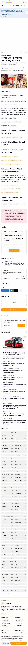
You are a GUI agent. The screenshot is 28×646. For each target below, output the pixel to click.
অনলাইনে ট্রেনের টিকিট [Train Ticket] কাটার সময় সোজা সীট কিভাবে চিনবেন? (14, 392)
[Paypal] (20, 577)
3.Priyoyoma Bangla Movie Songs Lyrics (11, 164)
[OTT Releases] (7, 574)
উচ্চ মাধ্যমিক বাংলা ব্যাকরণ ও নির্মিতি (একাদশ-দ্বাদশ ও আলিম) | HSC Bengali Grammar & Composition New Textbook (14, 422)
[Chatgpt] (20, 471)
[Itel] (20, 532)
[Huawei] (7, 522)
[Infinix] (20, 526)
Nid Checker (5, 627)
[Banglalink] (20, 448)
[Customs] (7, 477)
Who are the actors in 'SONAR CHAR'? (13, 231)
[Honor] (20, 516)
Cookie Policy (6, 643)
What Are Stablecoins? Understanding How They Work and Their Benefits (13, 414)
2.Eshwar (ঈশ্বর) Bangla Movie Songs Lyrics (11, 160)
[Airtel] (20, 435)
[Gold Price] (7, 506)
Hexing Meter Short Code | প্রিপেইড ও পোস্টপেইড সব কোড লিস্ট (14, 399)
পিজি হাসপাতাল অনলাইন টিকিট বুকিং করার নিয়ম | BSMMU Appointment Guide (14, 371)
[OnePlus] (7, 567)
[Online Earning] (20, 567)
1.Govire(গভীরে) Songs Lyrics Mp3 (9, 156)
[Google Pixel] (20, 506)
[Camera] (20, 467)
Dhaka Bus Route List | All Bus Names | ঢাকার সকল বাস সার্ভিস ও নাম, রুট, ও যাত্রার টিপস (14, 353)
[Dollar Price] (20, 484)
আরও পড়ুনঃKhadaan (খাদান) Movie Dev (9, 192)
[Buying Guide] (20, 464)
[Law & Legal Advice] (20, 542)
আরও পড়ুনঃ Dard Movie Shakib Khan (9, 185)
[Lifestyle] (11, 351)
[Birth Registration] (20, 455)
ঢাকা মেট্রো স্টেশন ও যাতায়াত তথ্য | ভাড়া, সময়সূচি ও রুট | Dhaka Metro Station (14, 364)
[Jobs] (20, 535)
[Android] (7, 438)
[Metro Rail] (10, 361)
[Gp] (7, 509)
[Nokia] (7, 564)
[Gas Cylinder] (20, 503)
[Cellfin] (7, 471)
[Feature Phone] (20, 500)
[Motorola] (20, 555)
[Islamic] (7, 532)
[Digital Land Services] (20, 480)
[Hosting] (20, 519)
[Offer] (20, 564)
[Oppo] (20, 571)
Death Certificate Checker (6, 624)
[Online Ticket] (14, 389)
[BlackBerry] (20, 458)
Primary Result (19, 622)
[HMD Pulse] (20, 513)
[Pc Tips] (7, 580)
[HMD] (7, 513)
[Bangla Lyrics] (20, 445)
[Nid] (20, 561)
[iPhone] (20, 529)
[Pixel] (7, 584)
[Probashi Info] (7, 590)
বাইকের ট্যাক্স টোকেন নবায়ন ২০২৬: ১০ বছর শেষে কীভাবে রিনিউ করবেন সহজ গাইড (14, 385)
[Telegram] (5, 614)
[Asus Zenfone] (20, 442)
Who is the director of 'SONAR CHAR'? (13, 235)
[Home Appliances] (17, 396)
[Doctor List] (11, 368)
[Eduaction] (11, 418)
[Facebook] (20, 496)
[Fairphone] (7, 500)
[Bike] (10, 382)
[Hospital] (7, 519)
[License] (7, 545)
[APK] (20, 438)
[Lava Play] (7, 542)
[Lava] (20, 538)
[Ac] (7, 432)
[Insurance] (7, 529)
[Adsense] (7, 435)
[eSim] (7, 496)
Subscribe (21, 325)
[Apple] (7, 442)
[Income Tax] (7, 526)
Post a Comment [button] (14, 309)
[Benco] (20, 451)
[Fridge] (7, 503)
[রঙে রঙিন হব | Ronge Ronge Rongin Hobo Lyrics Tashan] (14, 277)
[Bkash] (7, 458)
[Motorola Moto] (7, 558)
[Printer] (20, 587)
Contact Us (4, 16)
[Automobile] (7, 445)
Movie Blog (4, 632)
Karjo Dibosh (5, 620)
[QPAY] (20, 590)
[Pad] (20, 574)
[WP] (21, 6)
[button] (2, 2)
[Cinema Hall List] (7, 474)
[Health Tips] (16, 368)
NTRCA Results (19, 625)
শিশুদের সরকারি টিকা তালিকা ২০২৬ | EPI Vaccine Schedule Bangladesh (13, 378)
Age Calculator (19, 632)
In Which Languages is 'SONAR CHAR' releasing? (13, 239)
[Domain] (7, 487)
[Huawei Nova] (20, 522)
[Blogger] (4, 6)
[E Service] (13, 382)
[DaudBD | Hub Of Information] (8, 2)
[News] (10, 389)
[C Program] (7, 467)
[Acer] (20, 432)
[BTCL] (20, 461)
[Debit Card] (7, 480)
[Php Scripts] (20, 580)
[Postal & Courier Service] (7, 587)
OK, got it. (18, 643)
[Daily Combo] (20, 477)
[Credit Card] (20, 474)
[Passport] (7, 577)
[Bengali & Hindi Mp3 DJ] (13, 6)
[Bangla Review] (5, 283)
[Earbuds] (7, 490)
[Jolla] (7, 538)
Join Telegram (15, 250)
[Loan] (7, 548)
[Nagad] (20, 558)
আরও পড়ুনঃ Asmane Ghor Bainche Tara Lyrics (11, 137)
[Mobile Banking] (7, 555)
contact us (19, 221)
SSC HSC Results (19, 620)
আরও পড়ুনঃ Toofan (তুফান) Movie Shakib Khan (11, 188)
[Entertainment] (20, 493)
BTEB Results (19, 623)
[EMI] (7, 493)
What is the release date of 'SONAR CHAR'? (13, 244)
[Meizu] (7, 551)
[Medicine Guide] (20, 548)
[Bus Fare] (7, 464)
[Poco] (20, 584)
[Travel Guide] (16, 351)
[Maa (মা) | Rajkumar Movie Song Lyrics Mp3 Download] (14, 272)
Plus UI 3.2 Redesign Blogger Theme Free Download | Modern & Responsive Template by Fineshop (14, 406)
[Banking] (7, 451)
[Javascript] (7, 535)
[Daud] (8, 68)
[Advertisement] (14, 33)
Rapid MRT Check (6, 622)
